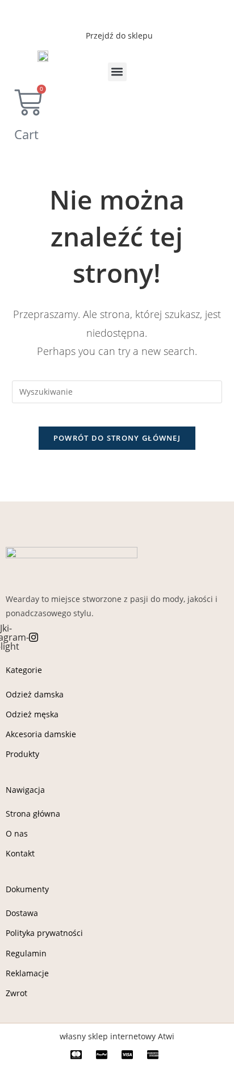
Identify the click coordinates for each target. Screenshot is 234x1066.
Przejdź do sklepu (119, 35)
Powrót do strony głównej (117, 438)
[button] (117, 71)
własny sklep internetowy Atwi (117, 1036)
